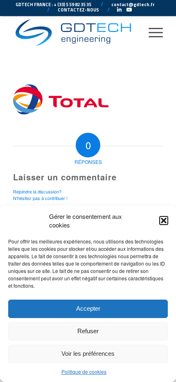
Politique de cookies (83, 371)
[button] (164, 220)
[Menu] (151, 32)
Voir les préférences (88, 353)
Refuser (88, 330)
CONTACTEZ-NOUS (78, 10)
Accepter (88, 308)
